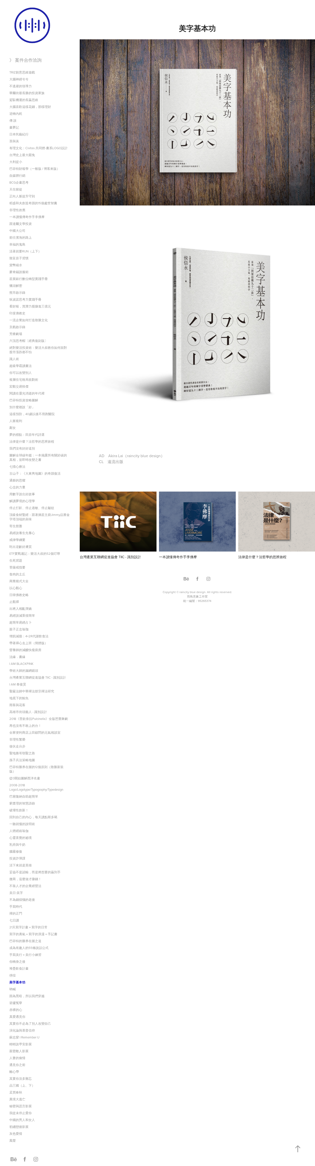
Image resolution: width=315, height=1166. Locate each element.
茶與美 (14, 141)
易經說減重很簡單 (22, 615)
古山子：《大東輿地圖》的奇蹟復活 (35, 473)
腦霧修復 (15, 851)
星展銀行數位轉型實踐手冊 (28, 279)
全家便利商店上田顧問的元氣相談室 (35, 732)
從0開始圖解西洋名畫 (24, 778)
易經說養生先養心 (22, 533)
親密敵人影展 (19, 1051)
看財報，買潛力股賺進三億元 (30, 306)
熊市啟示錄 (17, 292)
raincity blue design (192, 592)
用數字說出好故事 (22, 494)
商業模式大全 (19, 581)
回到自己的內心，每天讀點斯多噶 (33, 817)
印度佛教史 (17, 313)
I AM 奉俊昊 (17, 684)
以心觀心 (15, 588)
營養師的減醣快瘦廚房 (25, 650)
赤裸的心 (15, 1009)
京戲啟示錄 (17, 327)
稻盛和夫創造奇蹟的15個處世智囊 (33, 203)
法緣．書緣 (17, 657)
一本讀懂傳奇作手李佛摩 (27, 217)
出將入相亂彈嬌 (20, 608)
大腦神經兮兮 (19, 79)
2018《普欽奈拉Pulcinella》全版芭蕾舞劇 (38, 718)
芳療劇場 (15, 334)
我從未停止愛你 (20, 1113)
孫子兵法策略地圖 (22, 760)
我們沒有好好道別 (22, 448)
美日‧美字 (16, 892)
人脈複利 (15, 421)
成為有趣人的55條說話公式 (28, 948)
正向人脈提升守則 (22, 196)
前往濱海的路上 (20, 237)
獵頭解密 (15, 285)
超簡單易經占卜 (20, 622)
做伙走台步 (17, 746)
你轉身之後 (17, 961)
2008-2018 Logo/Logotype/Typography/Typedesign (36, 787)
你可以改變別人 (20, 372)
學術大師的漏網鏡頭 (23, 670)
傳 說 (12, 120)
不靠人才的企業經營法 (25, 886)
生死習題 (15, 560)
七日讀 (14, 920)
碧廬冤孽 (15, 1003)
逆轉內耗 (15, 113)
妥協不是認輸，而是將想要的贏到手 (35, 872)
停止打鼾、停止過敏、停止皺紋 (31, 508)
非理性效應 (17, 210)
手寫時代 (15, 906)
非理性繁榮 (17, 739)
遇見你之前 (17, 1065)
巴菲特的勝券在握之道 (25, 941)
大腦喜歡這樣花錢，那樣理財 (30, 106)
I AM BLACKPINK (21, 663)
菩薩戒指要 (17, 567)
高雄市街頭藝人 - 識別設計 (28, 712)
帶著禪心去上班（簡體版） (28, 643)
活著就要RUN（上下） (25, 251)
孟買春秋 (15, 1092)
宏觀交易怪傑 (19, 386)
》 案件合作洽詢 (25, 60)
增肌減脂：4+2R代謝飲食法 (28, 636)
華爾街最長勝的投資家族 (27, 93)
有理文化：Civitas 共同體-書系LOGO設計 (38, 148)
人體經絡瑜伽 (19, 831)
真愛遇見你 (17, 1016)
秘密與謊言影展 (20, 1106)
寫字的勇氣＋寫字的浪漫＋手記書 (33, 934)
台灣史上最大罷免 (22, 155)
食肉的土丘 (17, 574)
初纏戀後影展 (19, 1126)
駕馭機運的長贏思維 (23, 100)
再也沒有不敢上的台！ (25, 725)
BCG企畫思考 (19, 182)
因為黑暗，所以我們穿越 (27, 996)
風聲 (12, 1140)
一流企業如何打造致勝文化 (28, 320)
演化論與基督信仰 (22, 1030)
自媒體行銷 (17, 175)
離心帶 (14, 1071)
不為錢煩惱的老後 (22, 899)
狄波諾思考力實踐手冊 (25, 299)
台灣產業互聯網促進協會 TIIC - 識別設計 (37, 677)
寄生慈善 (15, 526)
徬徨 (12, 975)
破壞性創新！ (19, 810)
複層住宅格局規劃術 (23, 379)
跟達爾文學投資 (20, 223)
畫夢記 (14, 127)
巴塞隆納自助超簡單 (23, 796)
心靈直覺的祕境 (20, 837)
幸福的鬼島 (17, 244)
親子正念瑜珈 (19, 629)
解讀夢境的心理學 (22, 501)
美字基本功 (17, 982)
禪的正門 (15, 913)
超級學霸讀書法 (20, 366)
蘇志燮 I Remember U (24, 1037)
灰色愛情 (15, 1133)
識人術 (14, 359)
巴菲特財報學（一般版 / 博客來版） (34, 168)
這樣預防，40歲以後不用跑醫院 (32, 414)
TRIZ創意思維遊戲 (22, 72)
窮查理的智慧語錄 (22, 803)
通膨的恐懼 (17, 480)
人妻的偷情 (17, 1058)
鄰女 (12, 427)
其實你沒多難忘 (20, 1078)
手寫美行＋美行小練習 (25, 954)
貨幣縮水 (15, 265)
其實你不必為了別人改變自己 (30, 1023)
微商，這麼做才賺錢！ (25, 879)
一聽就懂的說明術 (22, 824)
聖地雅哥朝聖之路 (22, 753)
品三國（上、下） (22, 1085)
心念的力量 (17, 487)
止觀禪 (14, 601)
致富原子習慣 (19, 258)
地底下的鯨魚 (19, 698)
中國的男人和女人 (22, 1120)
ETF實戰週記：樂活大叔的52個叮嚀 (34, 553)
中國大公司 (17, 230)
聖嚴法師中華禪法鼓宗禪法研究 (31, 691)
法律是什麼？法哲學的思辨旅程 (31, 441)
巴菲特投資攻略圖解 (23, 400)
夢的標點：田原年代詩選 (27, 434)
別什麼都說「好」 (22, 407)
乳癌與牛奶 (17, 844)
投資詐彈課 (17, 858)
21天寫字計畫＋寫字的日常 (28, 927)
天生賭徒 (15, 189)
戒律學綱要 (17, 540)
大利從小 (15, 162)
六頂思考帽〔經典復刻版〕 (28, 340)
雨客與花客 (17, 705)
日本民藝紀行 (19, 134)
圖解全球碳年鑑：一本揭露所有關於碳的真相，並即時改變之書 (38, 457)
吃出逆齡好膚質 (20, 546)
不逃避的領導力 (20, 86)
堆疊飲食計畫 (19, 968)
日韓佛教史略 (19, 595)
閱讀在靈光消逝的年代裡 (27, 393)
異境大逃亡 (17, 1099)
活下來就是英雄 (20, 865)
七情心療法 (17, 466)
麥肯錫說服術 (19, 272)
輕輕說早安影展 (20, 1044)
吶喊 (12, 989)
